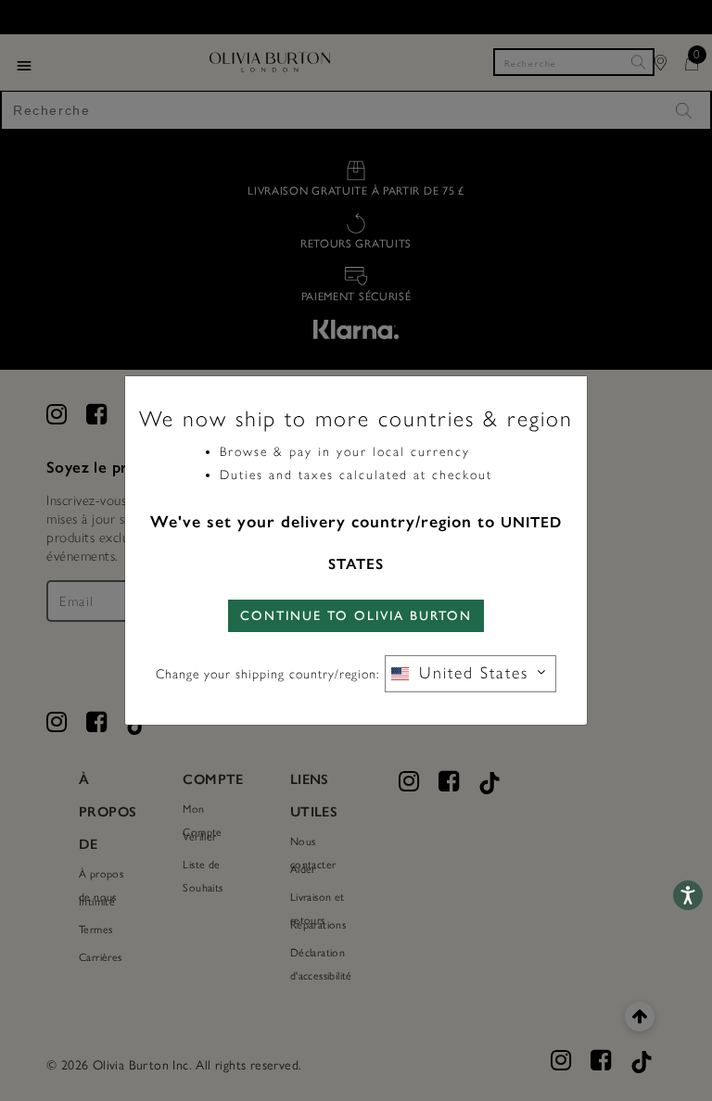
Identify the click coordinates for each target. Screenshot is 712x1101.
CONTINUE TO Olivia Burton (356, 616)
